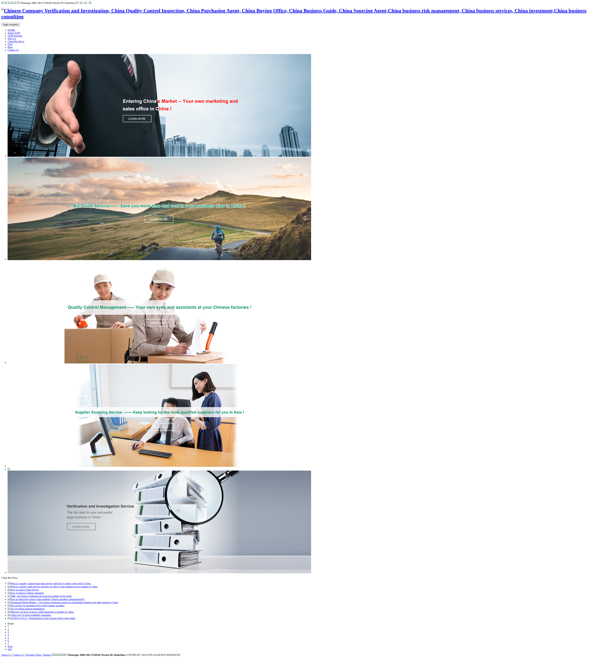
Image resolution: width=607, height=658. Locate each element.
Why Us (12, 38)
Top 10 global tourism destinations (27, 608)
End (10, 649)
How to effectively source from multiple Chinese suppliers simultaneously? (47, 599)
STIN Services (15, 35)
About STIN (14, 33)
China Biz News (16, 41)
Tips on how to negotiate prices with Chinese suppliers (37, 605)
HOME (11, 30)
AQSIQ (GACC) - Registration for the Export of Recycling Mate (42, 618)
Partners (47, 655)
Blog (10, 47)
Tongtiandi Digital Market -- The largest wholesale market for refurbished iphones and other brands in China (64, 602)
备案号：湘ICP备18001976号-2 (198, 655)
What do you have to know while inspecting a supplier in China (42, 612)
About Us (6, 655)
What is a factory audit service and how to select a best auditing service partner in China (54, 586)
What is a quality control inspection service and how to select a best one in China (50, 583)
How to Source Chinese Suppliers (27, 593)
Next (10, 646)
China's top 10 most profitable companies (30, 615)
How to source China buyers (24, 589)
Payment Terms (33, 655)
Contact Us (13, 50)
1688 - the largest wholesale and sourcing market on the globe (41, 596)
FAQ (10, 44)
